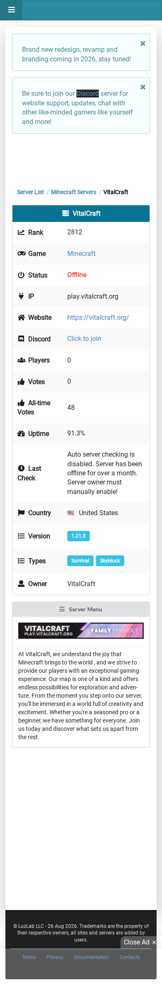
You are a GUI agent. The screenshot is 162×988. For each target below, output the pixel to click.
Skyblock (110, 561)
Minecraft (81, 254)
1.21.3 (78, 536)
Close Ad (137, 942)
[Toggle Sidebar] (11, 10)
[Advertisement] (81, 159)
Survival (80, 561)
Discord (87, 93)
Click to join (84, 339)
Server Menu (85, 609)
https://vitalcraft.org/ (98, 317)
